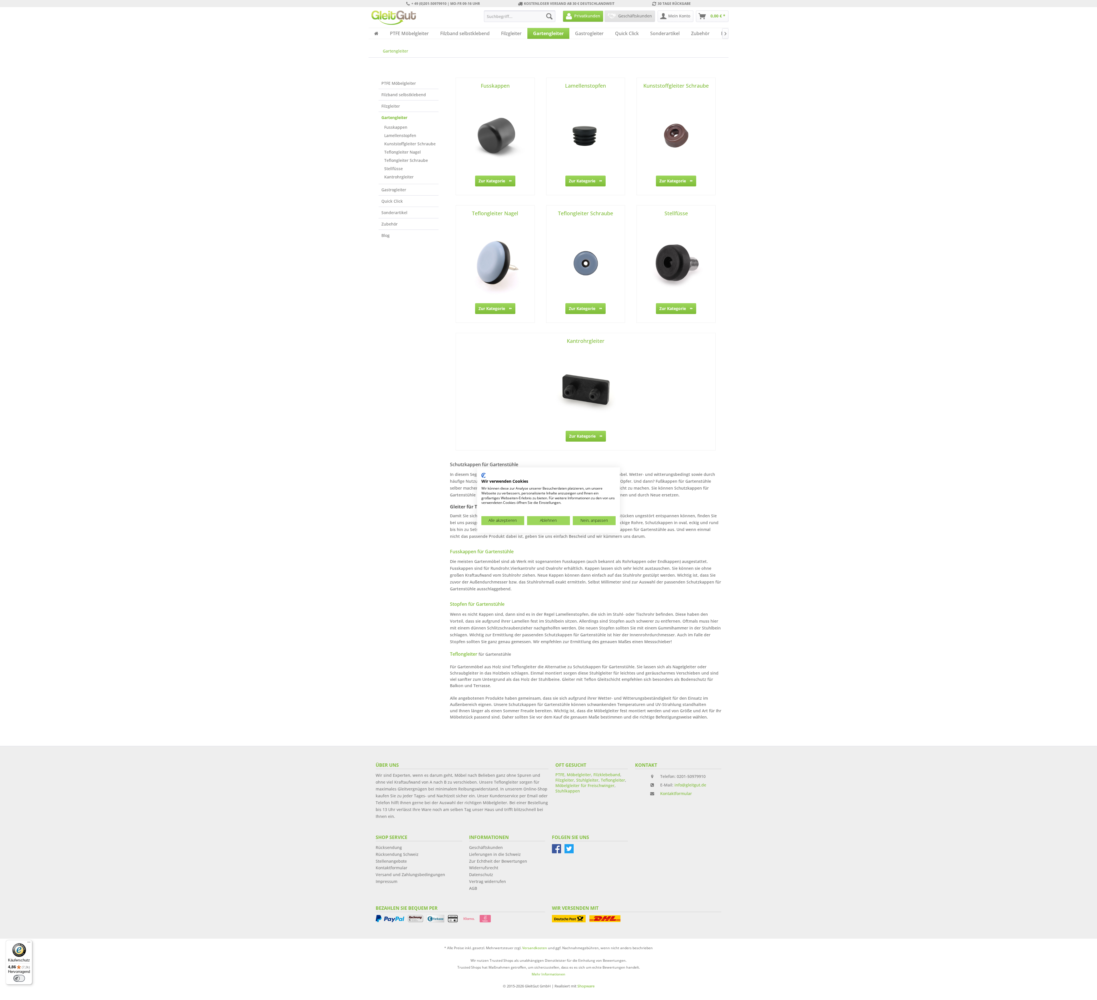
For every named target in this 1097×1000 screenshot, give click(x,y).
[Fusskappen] (495, 135)
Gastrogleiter (393, 189)
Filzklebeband (606, 774)
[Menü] (28, 943)
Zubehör (389, 224)
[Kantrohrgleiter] (585, 390)
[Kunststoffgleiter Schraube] (676, 135)
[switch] (19, 978)
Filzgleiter (390, 106)
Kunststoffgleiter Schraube (410, 143)
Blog (385, 235)
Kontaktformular (676, 793)
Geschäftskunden (486, 847)
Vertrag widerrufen (487, 881)
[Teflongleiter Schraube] (585, 263)
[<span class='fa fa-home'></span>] (376, 33)
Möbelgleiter (579, 774)
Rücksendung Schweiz (397, 854)
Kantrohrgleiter (399, 177)
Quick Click (392, 201)
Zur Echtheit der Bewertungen (498, 861)
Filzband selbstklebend (403, 94)
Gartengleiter (394, 117)
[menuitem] (519, 16)
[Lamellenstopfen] (585, 135)
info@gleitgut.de (690, 785)
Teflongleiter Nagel (402, 152)
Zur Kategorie (492, 181)
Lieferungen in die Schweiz (495, 854)
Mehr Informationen (548, 974)
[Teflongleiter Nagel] (495, 263)
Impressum (386, 881)
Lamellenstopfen (400, 135)
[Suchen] (549, 16)
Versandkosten (534, 947)
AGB (473, 888)
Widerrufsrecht (483, 867)
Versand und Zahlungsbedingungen (410, 874)
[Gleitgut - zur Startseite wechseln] (393, 18)
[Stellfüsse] (676, 263)
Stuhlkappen (567, 791)
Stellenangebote (391, 861)
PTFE (559, 774)
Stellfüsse (393, 168)
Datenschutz (481, 874)
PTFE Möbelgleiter (398, 83)
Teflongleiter (613, 780)
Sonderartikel (394, 212)
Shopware (585, 986)
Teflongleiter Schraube (406, 160)
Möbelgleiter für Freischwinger (584, 785)
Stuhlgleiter (587, 780)
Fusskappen (395, 127)
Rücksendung (389, 847)
